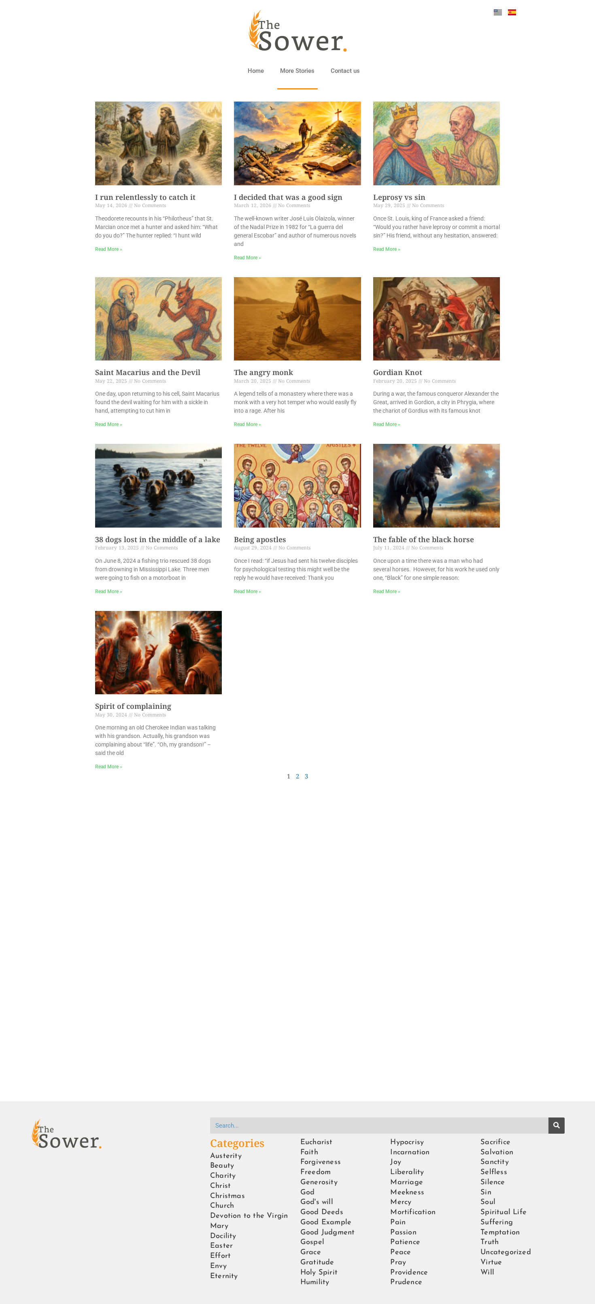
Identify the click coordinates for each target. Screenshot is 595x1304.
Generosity (319, 1182)
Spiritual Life (503, 1212)
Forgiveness (320, 1162)
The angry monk (263, 373)
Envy (218, 1266)
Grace (310, 1252)
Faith (309, 1152)
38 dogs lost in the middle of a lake (157, 540)
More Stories (297, 70)
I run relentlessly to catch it (145, 198)
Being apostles (260, 540)
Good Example (325, 1222)
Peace (400, 1252)
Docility (223, 1236)
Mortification (413, 1212)
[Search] (556, 1125)
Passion (403, 1232)
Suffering (496, 1222)
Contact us (345, 70)
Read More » (108, 249)
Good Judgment (327, 1232)
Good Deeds (321, 1212)
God (307, 1192)
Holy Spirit (319, 1272)
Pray (398, 1262)
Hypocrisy (407, 1142)
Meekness (407, 1192)
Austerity (226, 1156)
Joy (395, 1162)
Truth (489, 1242)
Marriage (406, 1182)
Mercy (400, 1202)
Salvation (496, 1152)
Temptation (500, 1232)
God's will (316, 1202)
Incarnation (409, 1152)
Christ (220, 1186)
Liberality (407, 1172)
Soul (487, 1202)
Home (256, 70)
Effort (220, 1256)
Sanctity (494, 1162)
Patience (405, 1242)
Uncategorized (505, 1252)
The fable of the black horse (423, 540)
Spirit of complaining (133, 707)
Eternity (224, 1276)
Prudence (406, 1282)
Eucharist (316, 1142)
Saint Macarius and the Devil (147, 373)
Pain (398, 1222)
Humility (314, 1282)
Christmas (227, 1196)
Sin (485, 1192)
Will (487, 1272)
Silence (492, 1182)
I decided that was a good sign (288, 198)
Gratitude (317, 1262)
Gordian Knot (397, 373)
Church (222, 1206)
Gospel (312, 1242)
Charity (223, 1176)
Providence (409, 1272)
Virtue (491, 1262)
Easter (221, 1246)
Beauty (222, 1166)
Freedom (315, 1172)
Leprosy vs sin (399, 198)
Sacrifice (495, 1142)
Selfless (493, 1172)
